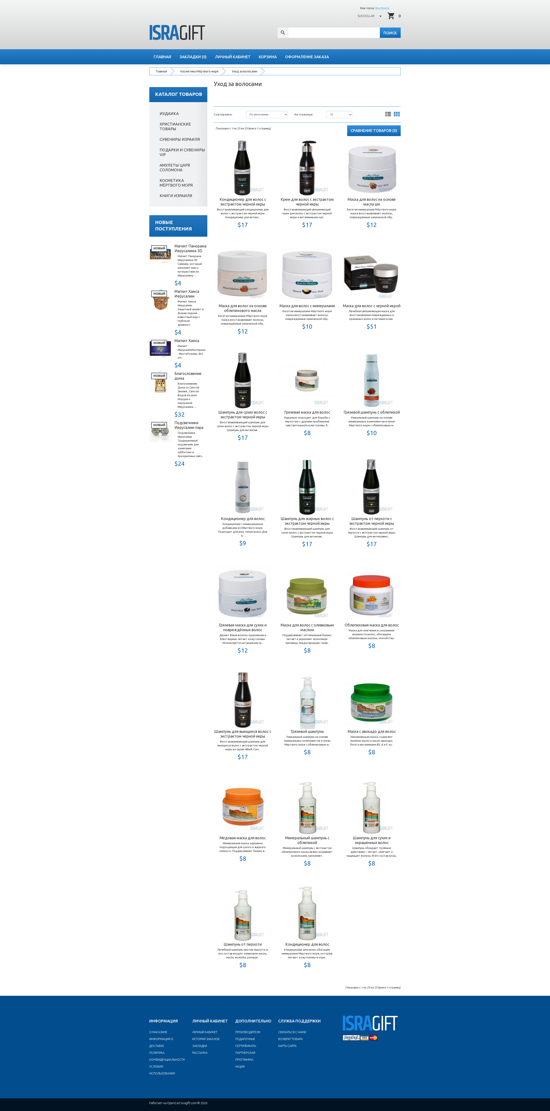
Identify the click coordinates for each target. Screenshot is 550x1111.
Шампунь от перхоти (243, 944)
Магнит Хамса (186, 340)
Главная (161, 71)
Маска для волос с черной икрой (371, 306)
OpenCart (173, 1103)
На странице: (303, 114)
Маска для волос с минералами (307, 306)
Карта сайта (287, 1046)
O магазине (158, 1032)
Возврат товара (290, 1039)
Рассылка (200, 1052)
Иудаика (169, 113)
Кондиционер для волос (243, 518)
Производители (247, 1032)
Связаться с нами (292, 1032)
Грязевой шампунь (307, 731)
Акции (240, 1066)
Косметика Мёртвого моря (199, 71)
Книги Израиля (176, 195)
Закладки (199, 1046)
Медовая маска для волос (243, 838)
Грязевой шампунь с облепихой (372, 412)
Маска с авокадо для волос (372, 731)
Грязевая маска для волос (307, 412)
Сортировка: (223, 114)
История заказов (206, 1039)
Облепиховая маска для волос (372, 625)
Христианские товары (175, 126)
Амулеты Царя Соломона (175, 167)
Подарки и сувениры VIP (182, 152)
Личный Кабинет (204, 1032)
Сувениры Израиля (180, 139)
